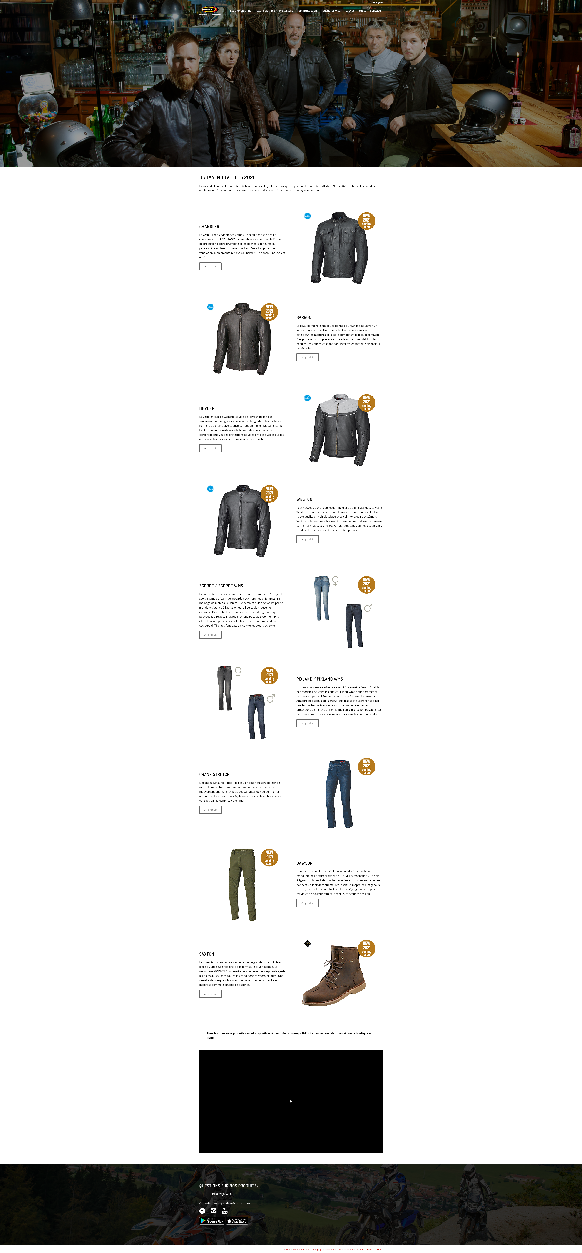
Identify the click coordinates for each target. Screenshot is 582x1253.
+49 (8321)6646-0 (221, 1194)
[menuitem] (377, 2)
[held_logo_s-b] (210, 11)
